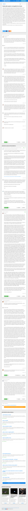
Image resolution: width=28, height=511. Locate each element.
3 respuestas (5, 418)
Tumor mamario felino (6, 477)
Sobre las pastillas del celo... (7, 437)
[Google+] (7, 508)
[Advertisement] (11, 27)
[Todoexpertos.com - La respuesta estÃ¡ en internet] (7, 1)
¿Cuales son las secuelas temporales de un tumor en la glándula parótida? (13, 471)
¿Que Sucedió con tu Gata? (7, 414)
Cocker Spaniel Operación (7, 453)
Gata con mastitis (5, 420)
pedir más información (13, 405)
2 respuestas (5, 435)
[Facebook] (6, 508)
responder (8, 405)
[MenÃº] (3, 1)
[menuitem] (6, 31)
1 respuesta (4, 441)
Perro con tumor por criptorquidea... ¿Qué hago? (10, 459)
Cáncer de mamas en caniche (7, 426)
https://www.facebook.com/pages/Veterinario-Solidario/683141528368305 (12, 176)
